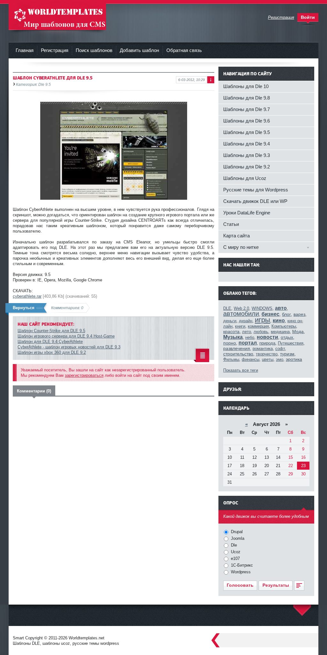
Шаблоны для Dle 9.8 (246, 97)
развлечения (236, 348)
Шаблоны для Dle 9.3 (246, 155)
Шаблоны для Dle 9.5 (246, 132)
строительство (238, 353)
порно (229, 343)
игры (262, 320)
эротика (294, 359)
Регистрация (54, 50)
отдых (287, 337)
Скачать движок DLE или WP (255, 201)
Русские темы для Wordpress (255, 189)
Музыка (233, 337)
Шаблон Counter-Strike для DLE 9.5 (51, 330)
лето (246, 331)
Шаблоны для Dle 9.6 (246, 120)
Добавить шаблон (139, 50)
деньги (229, 320)
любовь (261, 331)
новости (267, 337)
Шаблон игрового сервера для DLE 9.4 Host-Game (66, 336)
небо (249, 337)
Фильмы (231, 359)
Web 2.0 (241, 308)
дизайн (245, 320)
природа (267, 343)
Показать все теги (240, 370)
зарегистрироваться (84, 375)
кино (279, 320)
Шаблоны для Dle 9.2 (246, 166)
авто (281, 308)
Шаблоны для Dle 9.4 (246, 143)
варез (299, 314)
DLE (227, 308)
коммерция (258, 326)
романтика (263, 348)
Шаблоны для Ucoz (244, 178)
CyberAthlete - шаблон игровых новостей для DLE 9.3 (69, 347)
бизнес (270, 314)
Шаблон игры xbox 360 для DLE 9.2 (52, 352)
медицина (280, 331)
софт (280, 348)
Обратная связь (184, 50)
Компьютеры (283, 326)
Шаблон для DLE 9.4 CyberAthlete (50, 341)
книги (240, 326)
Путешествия (290, 343)
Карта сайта (236, 235)
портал (248, 343)
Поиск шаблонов (94, 50)
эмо (279, 359)
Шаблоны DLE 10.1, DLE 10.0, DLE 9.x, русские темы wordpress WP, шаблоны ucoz (57, 16)
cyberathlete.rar (27, 296)
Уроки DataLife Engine (246, 212)
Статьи (231, 224)
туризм (287, 353)
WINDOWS (262, 308)
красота (231, 331)
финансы (250, 359)
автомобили (241, 313)
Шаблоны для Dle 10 (246, 86)
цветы (267, 359)
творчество (267, 354)
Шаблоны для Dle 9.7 (246, 109)
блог (286, 314)
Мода (298, 331)
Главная (25, 50)
